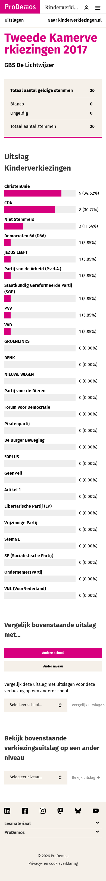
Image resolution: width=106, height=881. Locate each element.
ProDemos (14, 832)
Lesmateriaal (17, 823)
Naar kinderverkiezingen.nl (75, 20)
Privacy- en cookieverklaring (53, 863)
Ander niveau (53, 666)
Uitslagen (14, 20)
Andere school (53, 653)
